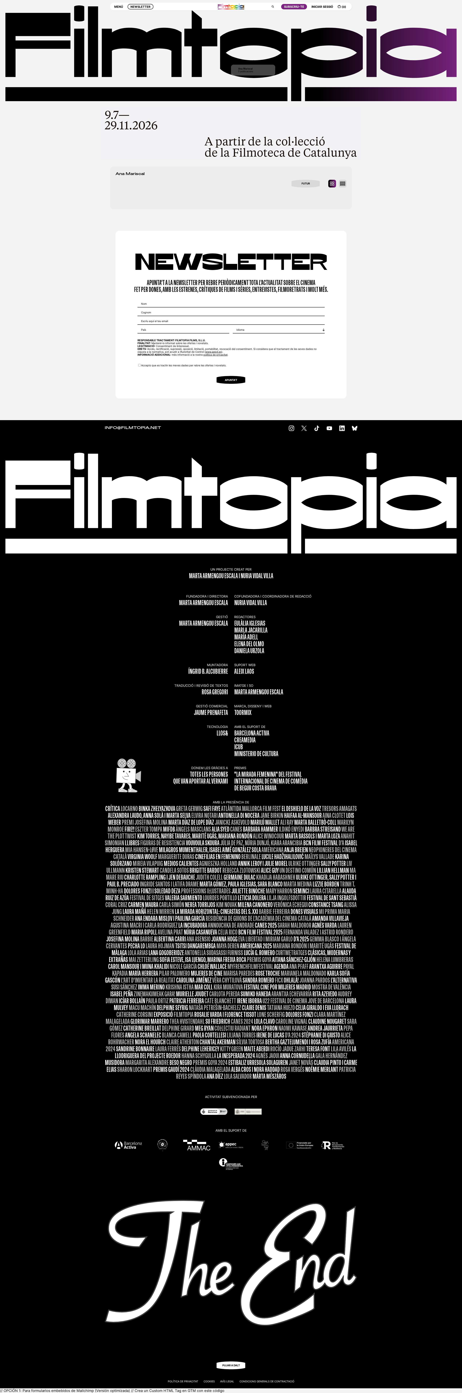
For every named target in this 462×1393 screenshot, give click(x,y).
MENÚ (118, 6)
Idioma (240, 329)
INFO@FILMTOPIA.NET (133, 428)
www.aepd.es (213, 351)
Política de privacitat (183, 1381)
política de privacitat (215, 354)
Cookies (209, 1381)
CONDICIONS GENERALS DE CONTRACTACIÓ (266, 1381)
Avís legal (227, 1381)
